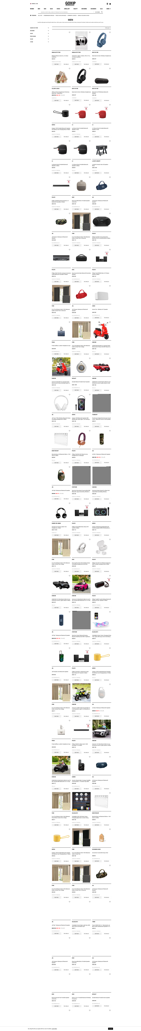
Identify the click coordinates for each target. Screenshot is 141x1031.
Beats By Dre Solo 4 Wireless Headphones (101, 55)
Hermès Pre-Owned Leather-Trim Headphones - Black (59, 527)
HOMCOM (94, 342)
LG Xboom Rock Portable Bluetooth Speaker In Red (100, 129)
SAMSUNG (94, 487)
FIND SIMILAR (66, 64)
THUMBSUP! (94, 414)
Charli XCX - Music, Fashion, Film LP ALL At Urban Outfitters (81, 56)
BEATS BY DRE (95, 52)
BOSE (73, 197)
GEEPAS (53, 124)
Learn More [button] (54, 1028)
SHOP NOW (56, 64)
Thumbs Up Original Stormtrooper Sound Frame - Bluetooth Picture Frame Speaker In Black (101, 418)
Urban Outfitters (56, 61)
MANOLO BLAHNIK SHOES (83, 15)
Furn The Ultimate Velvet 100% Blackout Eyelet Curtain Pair (81, 853)
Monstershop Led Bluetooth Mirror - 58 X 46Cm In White (101, 817)
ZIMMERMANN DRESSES (49, 15)
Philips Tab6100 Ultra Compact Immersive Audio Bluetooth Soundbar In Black (61, 274)
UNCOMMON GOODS (96, 849)
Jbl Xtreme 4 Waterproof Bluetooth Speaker (60, 237)
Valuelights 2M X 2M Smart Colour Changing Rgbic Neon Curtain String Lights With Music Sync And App (80, 817)
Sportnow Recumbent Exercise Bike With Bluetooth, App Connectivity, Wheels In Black (81, 491)
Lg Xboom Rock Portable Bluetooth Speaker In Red (80, 129)
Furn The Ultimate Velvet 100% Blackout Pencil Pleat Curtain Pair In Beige (61, 817)
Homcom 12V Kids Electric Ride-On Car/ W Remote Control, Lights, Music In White (101, 744)
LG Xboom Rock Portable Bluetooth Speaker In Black (80, 165)
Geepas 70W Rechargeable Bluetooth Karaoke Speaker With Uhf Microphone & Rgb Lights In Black (101, 527)
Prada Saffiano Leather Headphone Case (61, 345)
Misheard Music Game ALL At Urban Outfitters (60, 56)
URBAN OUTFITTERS (56, 52)
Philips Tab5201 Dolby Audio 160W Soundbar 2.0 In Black (80, 744)
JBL (93, 197)
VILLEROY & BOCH (55, 88)
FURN (73, 233)
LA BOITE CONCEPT (96, 161)
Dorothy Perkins (56, 134)
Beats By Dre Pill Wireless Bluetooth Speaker (100, 92)
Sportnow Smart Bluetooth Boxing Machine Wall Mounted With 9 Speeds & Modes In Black (81, 636)
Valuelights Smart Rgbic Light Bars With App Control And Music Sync (81, 926)
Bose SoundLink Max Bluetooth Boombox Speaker (81, 274)
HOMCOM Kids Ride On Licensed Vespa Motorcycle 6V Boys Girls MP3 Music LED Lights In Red (101, 346)
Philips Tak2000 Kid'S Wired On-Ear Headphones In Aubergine (80, 455)
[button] (39, 28)
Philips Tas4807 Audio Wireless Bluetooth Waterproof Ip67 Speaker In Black (101, 600)
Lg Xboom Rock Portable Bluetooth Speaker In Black (60, 165)
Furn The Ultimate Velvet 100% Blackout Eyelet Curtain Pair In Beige (81, 346)
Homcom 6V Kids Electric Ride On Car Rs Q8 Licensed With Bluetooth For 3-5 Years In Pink (81, 600)
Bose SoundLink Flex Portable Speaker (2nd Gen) (60, 998)
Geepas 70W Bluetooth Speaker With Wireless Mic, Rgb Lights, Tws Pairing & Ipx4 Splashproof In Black (81, 418)
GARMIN (73, 776)
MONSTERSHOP (55, 450)
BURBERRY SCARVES (72, 15)
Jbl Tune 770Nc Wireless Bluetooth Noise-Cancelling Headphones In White (61, 418)
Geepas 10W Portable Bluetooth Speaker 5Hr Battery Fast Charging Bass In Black (61, 129)
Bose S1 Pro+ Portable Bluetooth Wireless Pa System (81, 998)
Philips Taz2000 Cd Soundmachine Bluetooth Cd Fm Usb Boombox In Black (101, 237)
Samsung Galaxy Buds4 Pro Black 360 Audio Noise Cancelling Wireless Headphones (101, 491)
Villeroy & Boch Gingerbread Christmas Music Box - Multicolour (60, 92)
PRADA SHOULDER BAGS (61, 15)
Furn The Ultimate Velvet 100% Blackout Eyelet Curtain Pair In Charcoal (81, 237)
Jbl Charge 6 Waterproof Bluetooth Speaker (100, 201)
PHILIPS (53, 197)
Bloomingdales (76, 206)
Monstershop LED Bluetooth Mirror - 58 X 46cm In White (61, 455)
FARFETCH (54, 98)
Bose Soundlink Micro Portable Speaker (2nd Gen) (81, 201)
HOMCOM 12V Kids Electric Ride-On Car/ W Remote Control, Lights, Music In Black (61, 600)
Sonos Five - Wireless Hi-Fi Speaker (100, 309)
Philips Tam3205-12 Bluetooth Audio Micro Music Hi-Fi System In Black (80, 672)
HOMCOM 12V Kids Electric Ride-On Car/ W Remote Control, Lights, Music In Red (101, 382)
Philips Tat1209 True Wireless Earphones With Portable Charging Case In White (101, 563)
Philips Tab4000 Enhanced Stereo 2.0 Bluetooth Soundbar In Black (60, 201)
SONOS (93, 306)
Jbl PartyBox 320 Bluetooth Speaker (60, 671)
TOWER (93, 921)
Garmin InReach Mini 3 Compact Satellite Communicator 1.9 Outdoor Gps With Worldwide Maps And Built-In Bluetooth (81, 781)
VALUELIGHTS (95, 631)
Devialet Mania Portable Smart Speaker (81, 381)
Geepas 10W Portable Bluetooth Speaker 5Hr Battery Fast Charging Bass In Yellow (101, 672)
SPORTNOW (74, 487)
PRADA (53, 342)
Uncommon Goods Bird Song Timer (100, 852)
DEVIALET (74, 378)
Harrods (94, 61)
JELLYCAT (40, 15)
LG (72, 124)
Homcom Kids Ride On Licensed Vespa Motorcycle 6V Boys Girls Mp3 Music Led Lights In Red (61, 382)
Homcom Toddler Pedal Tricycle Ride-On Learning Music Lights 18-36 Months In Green (81, 708)
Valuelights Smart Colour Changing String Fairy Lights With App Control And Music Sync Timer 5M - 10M (101, 636)
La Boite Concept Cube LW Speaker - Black (100, 165)
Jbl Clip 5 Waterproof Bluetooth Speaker (61, 490)
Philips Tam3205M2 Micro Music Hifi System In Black (80, 527)
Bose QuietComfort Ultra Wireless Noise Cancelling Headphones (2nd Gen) (81, 563)
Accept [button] (110, 1028)
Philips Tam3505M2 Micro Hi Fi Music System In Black (100, 274)
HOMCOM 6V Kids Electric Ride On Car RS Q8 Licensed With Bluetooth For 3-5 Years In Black (61, 781)
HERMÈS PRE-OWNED (56, 523)
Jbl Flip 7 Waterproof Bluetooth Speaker (101, 454)
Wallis (94, 134)
